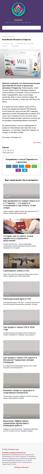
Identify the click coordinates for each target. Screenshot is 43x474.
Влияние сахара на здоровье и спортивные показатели (18, 391)
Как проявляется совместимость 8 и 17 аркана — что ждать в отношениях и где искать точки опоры (21, 204)
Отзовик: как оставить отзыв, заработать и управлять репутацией (18, 238)
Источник (37, 142)
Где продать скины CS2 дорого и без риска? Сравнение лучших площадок (20, 359)
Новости (5, 46)
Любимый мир (18, 20)
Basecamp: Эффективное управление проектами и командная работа (16, 423)
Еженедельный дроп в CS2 (17, 299)
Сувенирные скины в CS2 (16, 270)
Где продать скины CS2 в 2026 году (19, 328)
